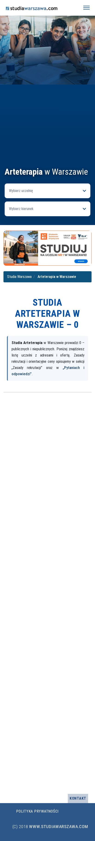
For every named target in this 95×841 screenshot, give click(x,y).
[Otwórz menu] (86, 8)
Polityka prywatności (37, 811)
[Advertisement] (47, 117)
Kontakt (78, 798)
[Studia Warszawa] (39, 8)
